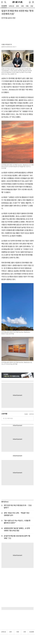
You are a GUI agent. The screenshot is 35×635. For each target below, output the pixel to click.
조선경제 (31, 632)
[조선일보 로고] (17, 2)
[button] (2, 2)
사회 (24, 632)
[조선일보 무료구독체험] (17, 375)
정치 (10, 632)
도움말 (26, 414)
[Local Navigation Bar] (2, 2)
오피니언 (3, 632)
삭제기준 (31, 414)
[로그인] (33, 2)
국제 (17, 632)
